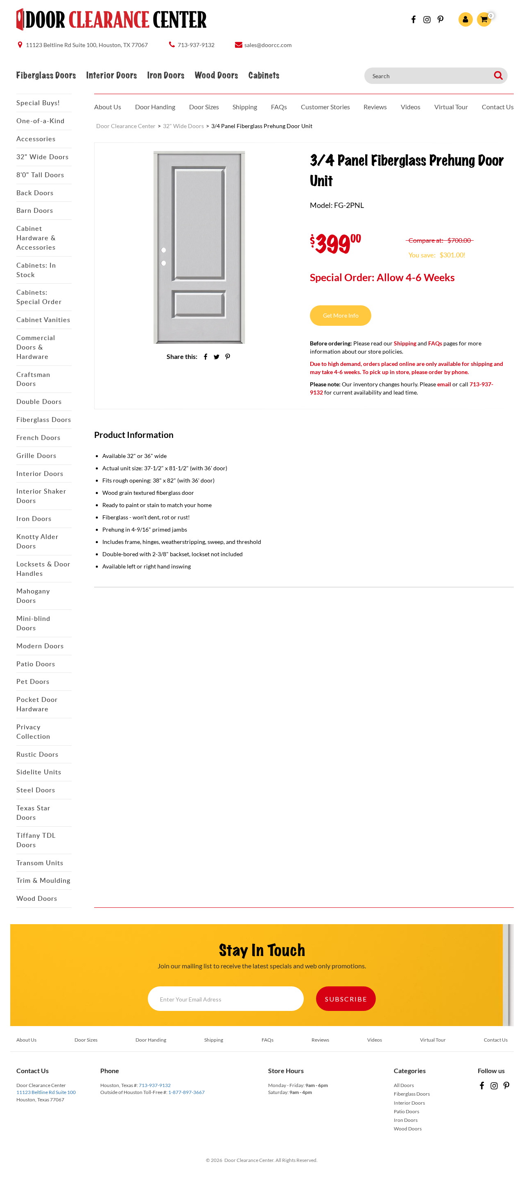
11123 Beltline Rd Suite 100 (46, 1092)
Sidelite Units (38, 771)
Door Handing (155, 107)
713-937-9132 (155, 1085)
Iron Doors (165, 75)
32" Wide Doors (42, 156)
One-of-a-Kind (40, 120)
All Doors (404, 1085)
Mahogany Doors (33, 595)
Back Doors (35, 192)
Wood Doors (216, 75)
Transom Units (39, 862)
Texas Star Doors (33, 812)
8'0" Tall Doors (40, 174)
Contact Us (498, 107)
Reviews (375, 107)
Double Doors (39, 401)
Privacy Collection (33, 731)
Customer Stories (325, 107)
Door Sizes (204, 107)
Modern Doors (40, 645)
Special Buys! (38, 102)
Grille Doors (36, 455)
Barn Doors (34, 210)
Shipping (245, 107)
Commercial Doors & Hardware (35, 347)
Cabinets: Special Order (39, 297)
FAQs (279, 107)
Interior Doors (111, 75)
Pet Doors (33, 681)
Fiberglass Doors (46, 75)
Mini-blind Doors (33, 623)
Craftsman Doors (33, 379)
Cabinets (263, 75)
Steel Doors (35, 789)
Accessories (36, 138)
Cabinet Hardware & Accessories (36, 238)
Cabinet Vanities (43, 319)
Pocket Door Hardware (37, 704)
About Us (107, 107)
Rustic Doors (37, 754)
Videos (410, 107)
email (444, 384)
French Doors (38, 437)
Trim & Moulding (43, 880)
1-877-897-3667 (186, 1092)
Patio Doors (35, 663)
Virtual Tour (451, 107)
